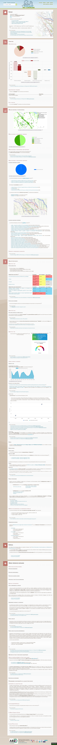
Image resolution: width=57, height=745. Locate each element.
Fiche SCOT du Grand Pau (15, 556)
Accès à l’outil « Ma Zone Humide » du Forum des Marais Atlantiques (21, 155)
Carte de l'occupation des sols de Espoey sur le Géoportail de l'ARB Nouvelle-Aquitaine (24, 86)
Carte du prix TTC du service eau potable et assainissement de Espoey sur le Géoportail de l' (28, 427)
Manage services (54, 743)
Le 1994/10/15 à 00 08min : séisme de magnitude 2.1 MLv (20, 458)
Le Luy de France (14, 189)
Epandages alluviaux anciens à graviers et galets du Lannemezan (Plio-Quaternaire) (26, 230)
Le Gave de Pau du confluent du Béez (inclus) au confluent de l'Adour (22, 180)
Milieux (44, 2)
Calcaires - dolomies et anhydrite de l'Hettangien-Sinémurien (21, 227)
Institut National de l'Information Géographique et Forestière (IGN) (21, 31)
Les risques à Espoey (14, 500)
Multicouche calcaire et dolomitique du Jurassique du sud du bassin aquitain (23, 245)
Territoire (40, 2)
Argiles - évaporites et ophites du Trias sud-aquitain (19, 225)
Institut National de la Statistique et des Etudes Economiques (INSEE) (21, 32)
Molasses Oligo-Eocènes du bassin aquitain (18, 239)
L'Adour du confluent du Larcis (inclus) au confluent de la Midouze (22, 181)
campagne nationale (13, 468)
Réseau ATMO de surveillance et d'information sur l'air (19, 357)
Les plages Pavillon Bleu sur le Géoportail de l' (21, 731)
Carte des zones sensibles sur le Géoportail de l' (22, 438)
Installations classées (14, 503)
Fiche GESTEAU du (17, 662)
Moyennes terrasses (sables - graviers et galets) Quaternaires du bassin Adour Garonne (25, 244)
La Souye (10, 281)
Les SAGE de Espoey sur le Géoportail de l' (21, 673)
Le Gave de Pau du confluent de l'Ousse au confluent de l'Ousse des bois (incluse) (24, 190)
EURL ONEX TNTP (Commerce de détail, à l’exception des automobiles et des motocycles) (18, 492)
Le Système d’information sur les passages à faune (18, 615)
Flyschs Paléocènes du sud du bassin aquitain (18, 232)
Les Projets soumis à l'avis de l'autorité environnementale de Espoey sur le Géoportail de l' (28, 650)
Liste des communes (11, 2)
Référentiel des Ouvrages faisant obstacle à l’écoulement (22, 524)
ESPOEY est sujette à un (36, 464)
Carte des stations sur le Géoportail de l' (20, 356)
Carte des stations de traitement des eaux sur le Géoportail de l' (24, 437)
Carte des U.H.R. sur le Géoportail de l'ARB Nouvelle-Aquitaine (20, 700)
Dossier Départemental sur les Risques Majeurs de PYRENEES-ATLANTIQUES (28, 444)
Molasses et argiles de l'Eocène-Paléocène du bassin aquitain (21, 243)
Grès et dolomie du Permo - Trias (16, 234)
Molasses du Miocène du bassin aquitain (17, 242)
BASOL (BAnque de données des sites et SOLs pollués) (19, 318)
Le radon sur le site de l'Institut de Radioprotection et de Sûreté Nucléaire (22, 475)
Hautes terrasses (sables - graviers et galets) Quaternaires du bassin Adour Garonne (26, 235)
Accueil (5, 2)
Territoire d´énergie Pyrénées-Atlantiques (18, 22)
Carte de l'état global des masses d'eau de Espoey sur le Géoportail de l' (25, 297)
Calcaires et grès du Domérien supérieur (17, 228)
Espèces (51, 2)
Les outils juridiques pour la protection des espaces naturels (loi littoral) (22, 35)
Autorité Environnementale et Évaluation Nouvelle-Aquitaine (20, 651)
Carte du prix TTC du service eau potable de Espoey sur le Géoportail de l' (26, 425)
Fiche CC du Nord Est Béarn (15, 555)
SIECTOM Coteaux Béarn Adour (17, 486)
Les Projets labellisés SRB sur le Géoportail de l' (22, 627)
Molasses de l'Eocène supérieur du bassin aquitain (19, 241)
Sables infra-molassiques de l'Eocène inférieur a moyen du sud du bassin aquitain (24, 247)
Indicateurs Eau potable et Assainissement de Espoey (19, 428)
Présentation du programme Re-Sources (17, 708)
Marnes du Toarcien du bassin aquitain (17, 238)
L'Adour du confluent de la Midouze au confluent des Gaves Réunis (22, 182)
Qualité (48, 2)
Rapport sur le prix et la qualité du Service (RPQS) (18, 429)
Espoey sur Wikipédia (14, 33)
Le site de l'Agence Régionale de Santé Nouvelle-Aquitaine (20, 391)
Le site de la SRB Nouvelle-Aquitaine (16, 626)
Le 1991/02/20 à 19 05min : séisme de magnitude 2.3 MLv (20, 457)
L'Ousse (10, 279)
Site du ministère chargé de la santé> (18, 306)
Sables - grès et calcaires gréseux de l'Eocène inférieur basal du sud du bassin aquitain (25, 246)
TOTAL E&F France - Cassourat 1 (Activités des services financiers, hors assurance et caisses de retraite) (31, 486)
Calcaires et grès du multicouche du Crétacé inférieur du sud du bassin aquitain (24, 229)
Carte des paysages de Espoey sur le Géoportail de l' (22, 98)
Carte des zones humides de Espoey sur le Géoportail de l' (23, 156)
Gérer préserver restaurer (48, 4)
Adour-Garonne (34, 658)
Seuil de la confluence (14, 535)
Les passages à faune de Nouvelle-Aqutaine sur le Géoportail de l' (24, 614)
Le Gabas (12, 188)
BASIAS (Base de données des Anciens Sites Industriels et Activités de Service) (23, 328)
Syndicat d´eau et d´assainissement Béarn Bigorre (20, 21)
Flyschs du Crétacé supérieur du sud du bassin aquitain (20, 233)
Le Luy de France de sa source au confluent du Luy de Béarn (18, 276)
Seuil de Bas (13, 528)
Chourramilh (13, 531)
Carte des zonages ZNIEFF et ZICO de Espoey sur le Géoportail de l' (25, 254)
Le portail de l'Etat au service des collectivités (18, 34)
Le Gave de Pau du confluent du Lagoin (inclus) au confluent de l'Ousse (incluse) (24, 187)
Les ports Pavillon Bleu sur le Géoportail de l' (21, 732)
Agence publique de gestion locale (17, 23)
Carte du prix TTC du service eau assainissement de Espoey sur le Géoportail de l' (27, 426)
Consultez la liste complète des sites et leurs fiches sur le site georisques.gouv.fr (22, 324)
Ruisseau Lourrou (12, 284)
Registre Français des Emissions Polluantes (17, 504)
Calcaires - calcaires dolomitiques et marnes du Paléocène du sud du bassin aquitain (25, 226)
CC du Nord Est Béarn (15, 20)
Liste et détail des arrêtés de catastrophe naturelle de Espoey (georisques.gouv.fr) (23, 518)
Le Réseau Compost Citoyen (15, 720)
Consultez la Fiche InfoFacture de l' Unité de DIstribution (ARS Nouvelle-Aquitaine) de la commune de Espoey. (27, 384)
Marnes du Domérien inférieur (16, 237)
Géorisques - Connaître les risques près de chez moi (19, 501)
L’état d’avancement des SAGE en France (17, 674)
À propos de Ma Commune (23, 742)
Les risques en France (14, 502)
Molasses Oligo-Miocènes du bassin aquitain (18, 240)
